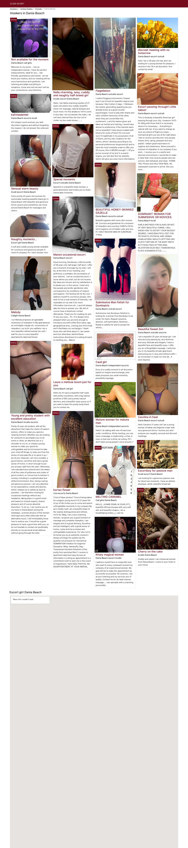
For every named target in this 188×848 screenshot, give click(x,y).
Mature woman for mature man (112, 421)
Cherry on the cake (150, 551)
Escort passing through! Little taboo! (157, 108)
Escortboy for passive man (155, 470)
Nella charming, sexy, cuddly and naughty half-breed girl (71, 94)
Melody (16, 312)
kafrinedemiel (19, 114)
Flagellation (103, 90)
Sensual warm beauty (24, 188)
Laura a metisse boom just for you (72, 383)
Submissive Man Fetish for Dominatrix (112, 304)
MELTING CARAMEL (108, 496)
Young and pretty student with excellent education (30, 417)
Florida (38, 9)
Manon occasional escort (69, 254)
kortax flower (61, 489)
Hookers (14, 9)
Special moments (64, 179)
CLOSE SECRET (17, 3)
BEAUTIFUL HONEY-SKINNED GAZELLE (115, 211)
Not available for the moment (29, 59)
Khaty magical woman (110, 554)
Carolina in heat (148, 417)
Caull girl (101, 362)
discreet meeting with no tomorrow (154, 51)
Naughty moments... (24, 239)
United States (26, 9)
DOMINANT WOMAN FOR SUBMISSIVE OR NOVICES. (155, 215)
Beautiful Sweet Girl (150, 329)
